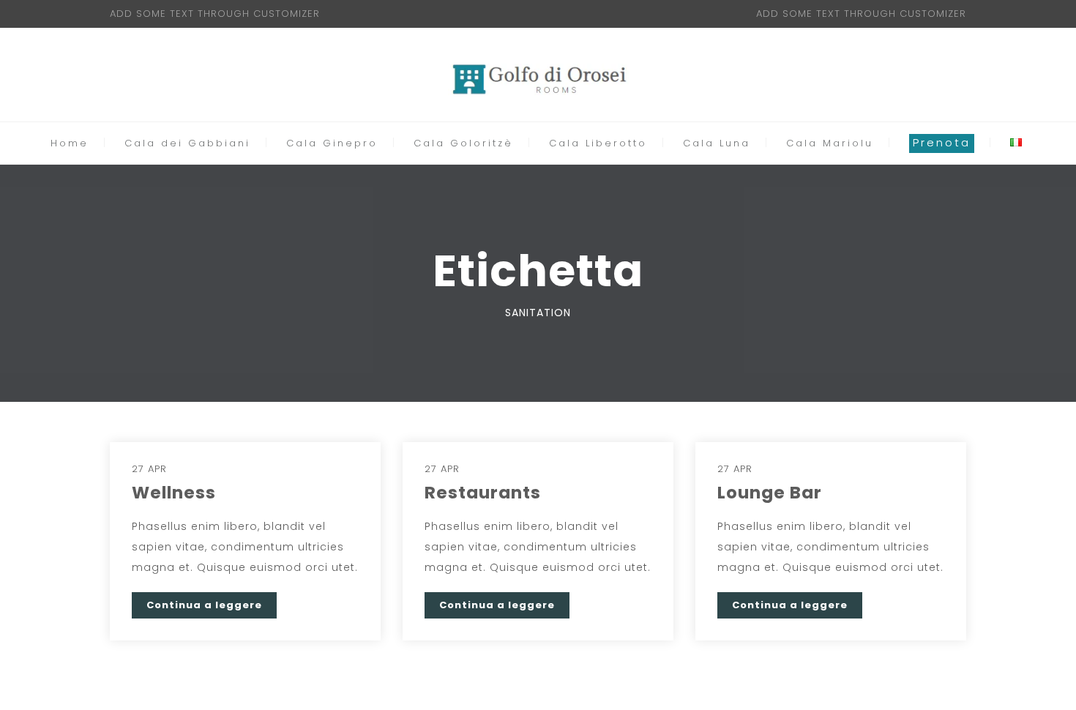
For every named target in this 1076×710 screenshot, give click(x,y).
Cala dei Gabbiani (187, 144)
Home (70, 144)
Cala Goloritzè (463, 144)
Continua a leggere (204, 605)
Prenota (942, 142)
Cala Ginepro (332, 144)
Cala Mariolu (829, 144)
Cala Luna (716, 144)
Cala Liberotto (598, 144)
